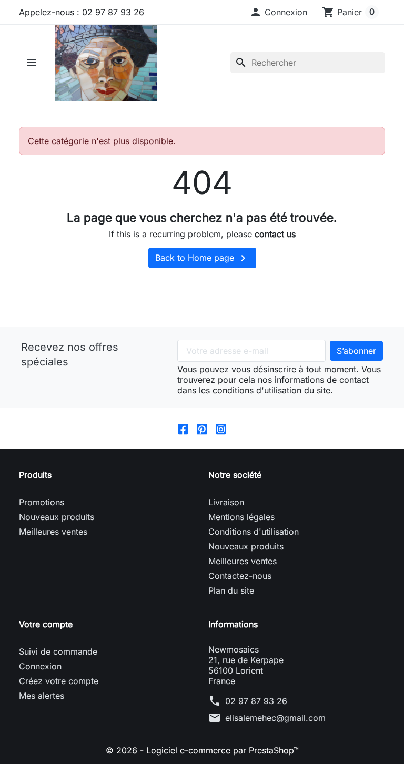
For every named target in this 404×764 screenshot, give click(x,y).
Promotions (41, 502)
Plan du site (231, 590)
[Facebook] (183, 428)
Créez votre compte (58, 681)
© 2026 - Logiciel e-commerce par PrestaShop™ (202, 750)
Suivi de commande (58, 651)
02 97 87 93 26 (256, 701)
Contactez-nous (239, 576)
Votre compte (46, 624)
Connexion (40, 666)
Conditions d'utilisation (253, 531)
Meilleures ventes (53, 531)
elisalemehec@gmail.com (275, 717)
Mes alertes (41, 695)
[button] (278, 12)
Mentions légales (241, 517)
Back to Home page (202, 258)
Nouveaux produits (56, 517)
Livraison (226, 502)
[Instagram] (221, 428)
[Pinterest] (202, 428)
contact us (275, 234)
